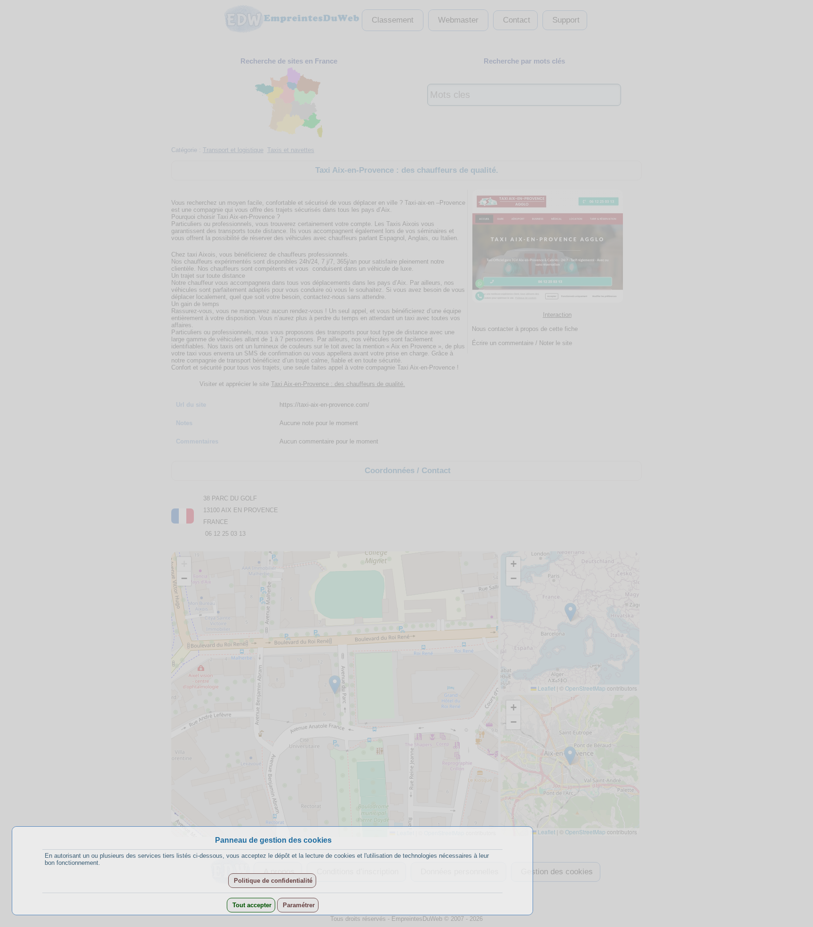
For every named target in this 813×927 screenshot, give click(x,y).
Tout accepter (251, 905)
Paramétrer (298, 905)
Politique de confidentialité (272, 880)
